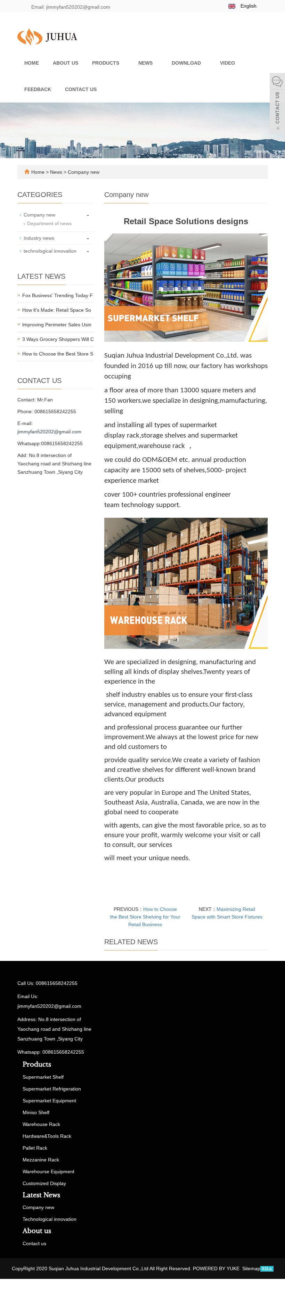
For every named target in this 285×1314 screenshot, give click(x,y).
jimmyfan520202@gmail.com (49, 431)
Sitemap (251, 1268)
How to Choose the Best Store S (57, 354)
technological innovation (50, 251)
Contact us (81, 89)
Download (187, 63)
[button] (122, 63)
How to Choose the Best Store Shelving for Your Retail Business (145, 916)
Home (31, 63)
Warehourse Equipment (48, 1171)
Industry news (39, 238)
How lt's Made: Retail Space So (56, 310)
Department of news (49, 223)
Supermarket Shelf (43, 1077)
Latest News (41, 1195)
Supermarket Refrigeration (52, 1089)
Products (106, 63)
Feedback (37, 89)
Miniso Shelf (36, 1112)
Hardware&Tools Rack (47, 1136)
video (228, 63)
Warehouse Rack (41, 1124)
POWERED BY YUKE (217, 1268)
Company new (82, 172)
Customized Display (44, 1183)
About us (65, 63)
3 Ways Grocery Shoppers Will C (58, 339)
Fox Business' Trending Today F (57, 295)
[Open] (277, 104)
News (146, 63)
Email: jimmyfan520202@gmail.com (70, 7)
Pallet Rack (35, 1148)
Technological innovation (49, 1219)
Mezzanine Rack (41, 1159)
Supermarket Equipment (49, 1100)
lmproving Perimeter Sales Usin (56, 324)
